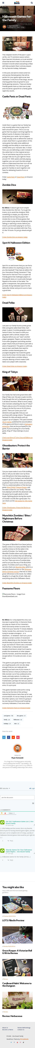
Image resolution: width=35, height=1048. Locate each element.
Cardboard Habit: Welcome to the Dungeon (16, 984)
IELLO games (6, 422)
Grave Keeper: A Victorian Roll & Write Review (17, 951)
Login (33, 788)
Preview (6, 916)
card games (8, 715)
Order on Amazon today (15, 237)
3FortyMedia (24, 1039)
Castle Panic (11, 177)
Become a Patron (7, 1030)
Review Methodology (24, 1028)
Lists (5, 12)
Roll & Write (12, 916)
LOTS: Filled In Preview (13, 920)
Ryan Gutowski (13, 26)
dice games (21, 715)
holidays (7, 723)
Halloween (18, 719)
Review (6, 946)
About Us (5, 1028)
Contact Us (21, 1030)
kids (16, 723)
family (7, 719)
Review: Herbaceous (12, 1016)
